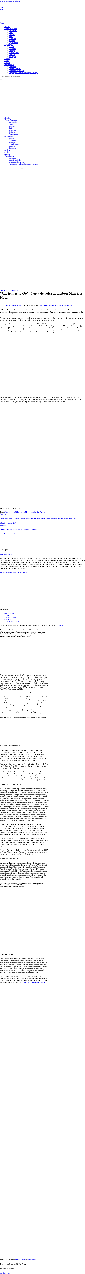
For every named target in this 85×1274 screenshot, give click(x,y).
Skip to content (5, 1)
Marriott (34, 512)
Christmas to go (9, 512)
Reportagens (13, 290)
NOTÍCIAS (4, 290)
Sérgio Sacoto (31, 1259)
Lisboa (17, 512)
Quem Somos (9, 613)
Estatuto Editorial (10, 617)
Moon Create (61, 625)
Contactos (7, 619)
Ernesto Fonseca (20, 1259)
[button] (42, 305)
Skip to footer (15, 1)
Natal (38, 512)
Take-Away (44, 512)
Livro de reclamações (11, 621)
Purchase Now (5, 1273)
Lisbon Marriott (25, 512)
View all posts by (13, 572)
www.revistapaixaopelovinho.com (34, 982)
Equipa (6, 615)
